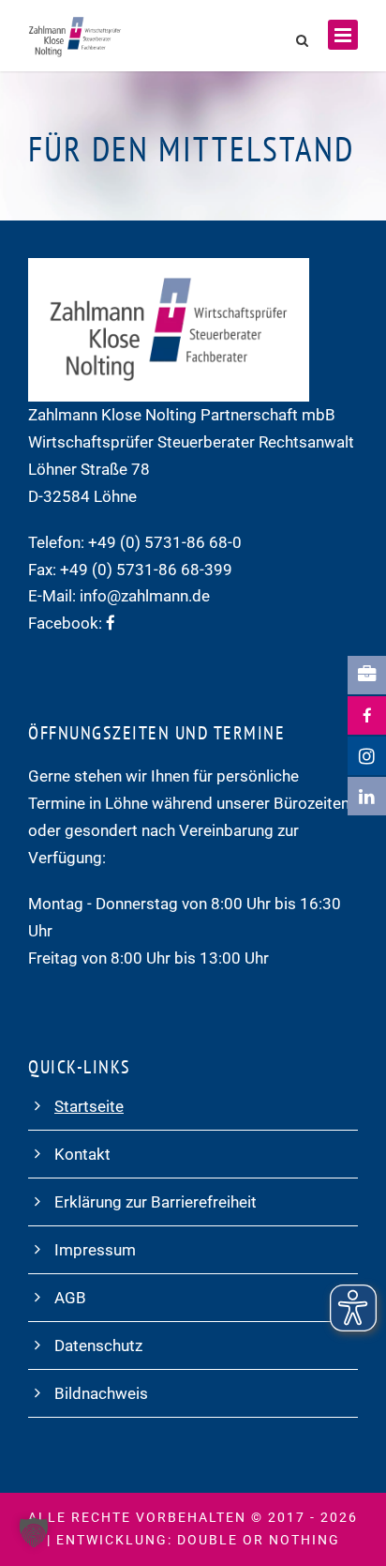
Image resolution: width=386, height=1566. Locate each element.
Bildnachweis (101, 1393)
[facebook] (110, 623)
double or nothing (258, 1539)
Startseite (89, 1106)
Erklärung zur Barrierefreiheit (155, 1202)
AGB (70, 1297)
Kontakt (82, 1154)
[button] (33, 1532)
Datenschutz (98, 1345)
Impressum (95, 1249)
